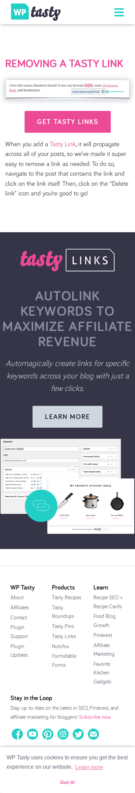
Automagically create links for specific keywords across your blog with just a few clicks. (67, 376)
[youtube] (32, 734)
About (17, 597)
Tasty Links (64, 636)
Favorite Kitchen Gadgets (102, 673)
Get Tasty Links (67, 121)
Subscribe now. (95, 717)
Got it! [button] (67, 782)
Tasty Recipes (66, 597)
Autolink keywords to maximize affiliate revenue (67, 318)
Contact (18, 617)
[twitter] (78, 734)
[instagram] (63, 734)
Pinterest (102, 635)
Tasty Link (63, 144)
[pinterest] (47, 734)
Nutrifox (60, 646)
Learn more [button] (89, 767)
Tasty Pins (63, 626)
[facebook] (17, 734)
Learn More (67, 416)
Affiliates (19, 607)
